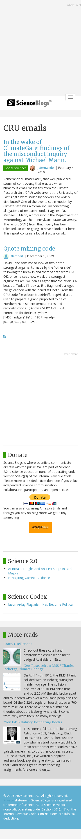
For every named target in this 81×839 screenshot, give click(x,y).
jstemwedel (46, 167)
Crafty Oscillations (17, 644)
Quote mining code (29, 248)
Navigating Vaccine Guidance (29, 578)
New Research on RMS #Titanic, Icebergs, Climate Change (38, 667)
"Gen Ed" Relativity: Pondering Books (32, 722)
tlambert (17, 256)
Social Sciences (15, 168)
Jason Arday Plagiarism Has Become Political (40, 604)
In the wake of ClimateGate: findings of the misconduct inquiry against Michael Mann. (36, 151)
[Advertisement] (40, 48)
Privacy (8, 800)
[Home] (29, 104)
